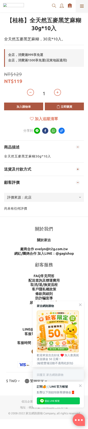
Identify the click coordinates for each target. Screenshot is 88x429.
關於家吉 (44, 240)
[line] (37, 131)
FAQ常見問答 (44, 276)
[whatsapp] (53, 131)
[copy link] (62, 131)
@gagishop (65, 253)
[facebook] (45, 131)
